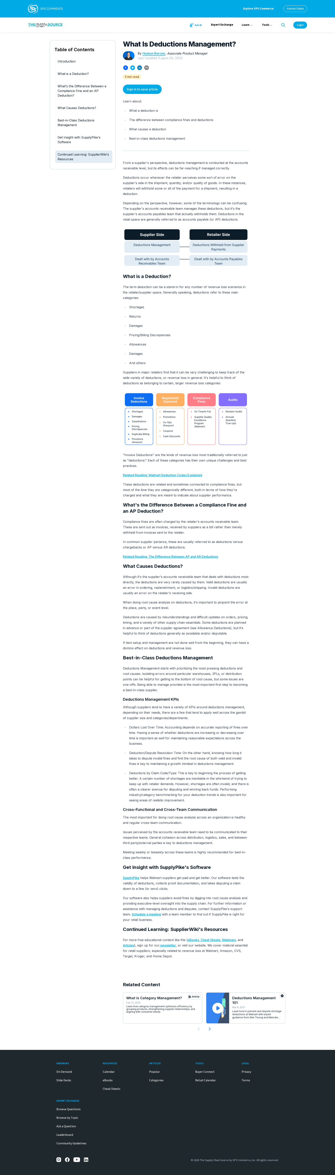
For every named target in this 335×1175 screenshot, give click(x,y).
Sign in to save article (142, 89)
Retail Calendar (205, 1080)
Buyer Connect (205, 1072)
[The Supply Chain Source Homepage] (74, 25)
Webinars (228, 940)
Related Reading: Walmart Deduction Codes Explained (162, 475)
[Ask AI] (196, 25)
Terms (246, 1080)
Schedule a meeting (146, 914)
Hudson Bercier (153, 53)
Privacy (246, 1072)
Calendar (109, 1072)
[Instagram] (58, 1159)
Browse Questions (68, 1109)
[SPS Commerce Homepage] (45, 9)
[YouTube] (76, 1159)
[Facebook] (67, 1159)
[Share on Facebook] (125, 67)
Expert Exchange (222, 25)
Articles (128, 945)
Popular (154, 1072)
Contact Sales (295, 9)
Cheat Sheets (210, 940)
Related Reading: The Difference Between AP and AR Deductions (170, 556)
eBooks (193, 940)
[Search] (283, 25)
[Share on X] (132, 67)
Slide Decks (63, 1080)
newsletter (168, 945)
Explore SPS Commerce (258, 9)
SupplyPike (131, 878)
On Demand (64, 1072)
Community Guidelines (71, 1143)
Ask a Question (66, 1126)
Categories (156, 1080)
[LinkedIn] (86, 1159)
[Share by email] (146, 67)
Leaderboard (64, 1135)
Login (300, 25)
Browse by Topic (67, 1118)
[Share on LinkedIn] (139, 67)
